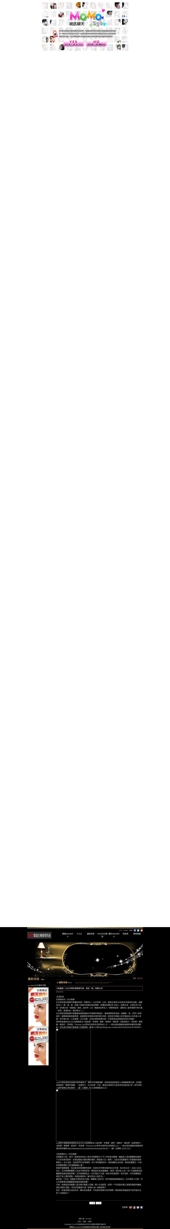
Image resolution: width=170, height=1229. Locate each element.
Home (120, 930)
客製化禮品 (65, 1187)
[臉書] (135, 930)
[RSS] (142, 930)
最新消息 (90, 934)
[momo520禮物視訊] (38, 1054)
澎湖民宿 (60, 997)
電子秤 (129, 1085)
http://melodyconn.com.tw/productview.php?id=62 (88, 1149)
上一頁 (92, 1203)
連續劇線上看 (76, 1165)
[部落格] (138, 930)
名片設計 (67, 1162)
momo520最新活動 (38, 985)
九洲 (123, 1171)
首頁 (134, 978)
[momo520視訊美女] (38, 1015)
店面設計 (64, 1193)
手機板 (130, 930)
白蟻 (87, 1179)
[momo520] (39, 935)
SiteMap (125, 930)
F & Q (79, 934)
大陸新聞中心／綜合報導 (66, 1154)
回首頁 (125, 934)
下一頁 (98, 1203)
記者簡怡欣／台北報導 (65, 999)
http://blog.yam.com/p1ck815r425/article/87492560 (119, 1027)
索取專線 (137, 934)
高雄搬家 (104, 1171)
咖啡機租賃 (97, 1088)
